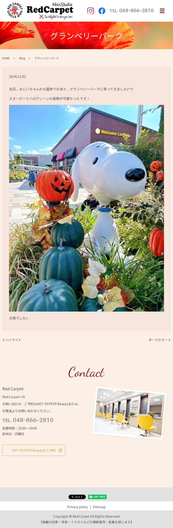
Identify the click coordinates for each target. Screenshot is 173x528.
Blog (22, 58)
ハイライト (13, 340)
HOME (6, 58)
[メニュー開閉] (162, 11)
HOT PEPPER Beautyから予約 (34, 450)
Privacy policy (77, 507)
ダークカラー (157, 340)
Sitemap (99, 507)
